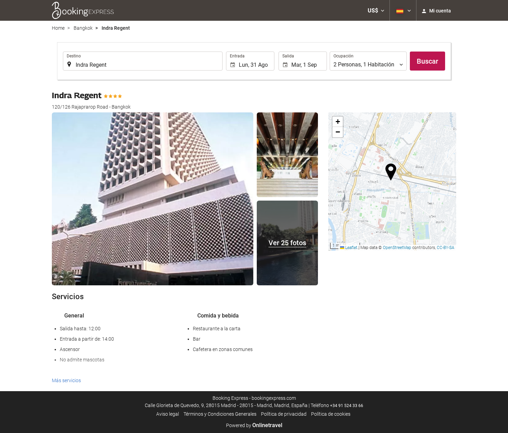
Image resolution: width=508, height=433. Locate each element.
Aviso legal (167, 414)
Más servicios (66, 380)
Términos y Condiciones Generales (220, 414)
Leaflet (350, 247)
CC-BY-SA (445, 247)
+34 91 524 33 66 (346, 405)
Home (58, 28)
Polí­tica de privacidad (284, 414)
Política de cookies (330, 414)
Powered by (254, 425)
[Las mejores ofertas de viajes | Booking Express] (83, 10)
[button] (376, 10)
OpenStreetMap (397, 247)
